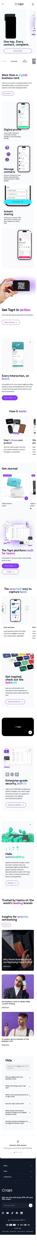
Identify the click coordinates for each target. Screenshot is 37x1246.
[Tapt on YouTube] (7, 1213)
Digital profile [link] (12, 130)
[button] (30, 231)
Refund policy (5, 1231)
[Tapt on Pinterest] (17, 1213)
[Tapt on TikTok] (12, 1213)
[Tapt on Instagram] (3, 1213)
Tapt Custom (7, 504)
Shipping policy (29, 1231)
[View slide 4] (21, 1152)
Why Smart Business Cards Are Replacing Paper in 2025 (17, 961)
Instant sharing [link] (8, 213)
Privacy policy (13, 1231)
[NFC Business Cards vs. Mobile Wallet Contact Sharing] (18, 986)
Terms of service (21, 1231)
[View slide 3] (19, 1152)
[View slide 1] (15, 1152)
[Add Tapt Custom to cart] (26, 498)
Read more (7, 966)
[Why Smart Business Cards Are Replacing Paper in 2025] (18, 950)
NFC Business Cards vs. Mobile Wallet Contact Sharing (16, 1002)
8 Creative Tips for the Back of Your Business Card (15, 1040)
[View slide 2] (17, 1152)
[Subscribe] (30, 1205)
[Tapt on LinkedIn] (21, 1213)
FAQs (18, 1066)
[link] (15, 426)
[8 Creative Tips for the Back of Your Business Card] (18, 1024)
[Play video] (18, 727)
